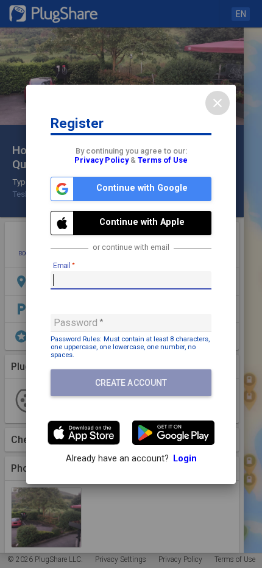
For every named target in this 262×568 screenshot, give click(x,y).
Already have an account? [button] (131, 458)
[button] (131, 189)
